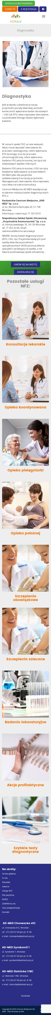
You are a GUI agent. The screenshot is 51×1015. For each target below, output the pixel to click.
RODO (5, 899)
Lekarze (5, 886)
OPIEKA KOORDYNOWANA (19, 3)
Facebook (25, 995)
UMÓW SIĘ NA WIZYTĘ (25, 264)
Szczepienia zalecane (25, 659)
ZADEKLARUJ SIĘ (25, 272)
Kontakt (5, 912)
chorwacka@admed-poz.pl (21, 936)
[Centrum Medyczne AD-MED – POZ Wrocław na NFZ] (15, 18)
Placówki (6, 882)
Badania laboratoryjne (25, 722)
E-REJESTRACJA (28, 9)
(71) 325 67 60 (12, 932)
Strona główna (9, 873)
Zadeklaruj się (8, 903)
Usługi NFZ (7, 890)
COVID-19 (10, 9)
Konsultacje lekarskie (25, 344)
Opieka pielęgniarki (26, 470)
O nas (5, 878)
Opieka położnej (25, 533)
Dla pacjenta (8, 895)
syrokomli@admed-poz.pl (21, 960)
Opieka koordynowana (25, 407)
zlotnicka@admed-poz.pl (21, 984)
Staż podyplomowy (11, 907)
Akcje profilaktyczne (25, 785)
